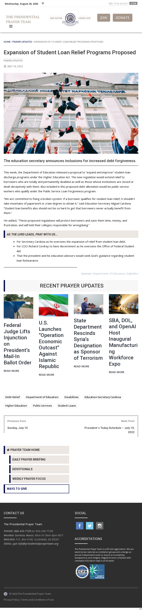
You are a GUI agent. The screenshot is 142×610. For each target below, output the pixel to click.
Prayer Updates (22, 41)
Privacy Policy (11, 599)
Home (7, 41)
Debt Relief (12, 397)
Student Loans (67, 405)
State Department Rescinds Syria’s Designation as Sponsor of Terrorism (88, 339)
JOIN (103, 17)
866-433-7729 (22, 531)
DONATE (122, 17)
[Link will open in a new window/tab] (79, 525)
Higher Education (16, 405)
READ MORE (11, 371)
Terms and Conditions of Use (37, 599)
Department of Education (42, 397)
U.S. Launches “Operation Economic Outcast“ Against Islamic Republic (51, 344)
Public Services (42, 405)
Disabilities (71, 397)
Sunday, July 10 (17, 428)
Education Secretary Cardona (102, 397)
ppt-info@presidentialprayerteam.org (35, 543)
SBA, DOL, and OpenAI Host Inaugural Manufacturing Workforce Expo (123, 342)
